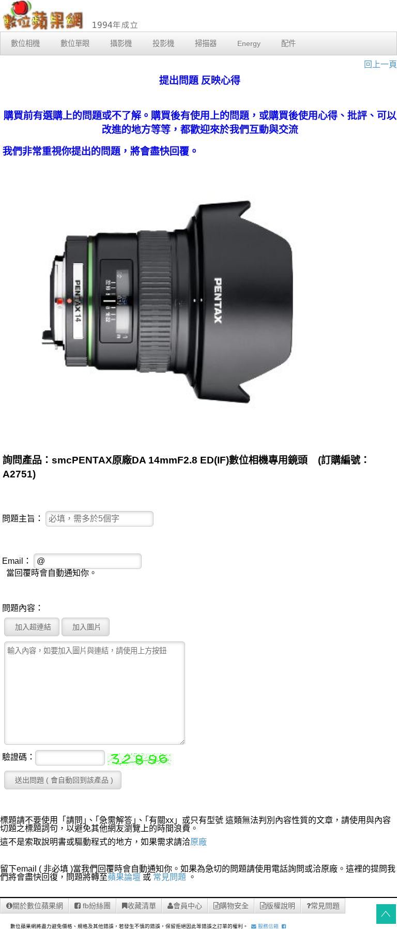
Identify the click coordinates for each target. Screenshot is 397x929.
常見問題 (169, 877)
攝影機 (121, 43)
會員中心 (187, 906)
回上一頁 (380, 64)
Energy (249, 43)
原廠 (198, 841)
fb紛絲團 (96, 906)
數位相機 (25, 43)
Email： (17, 561)
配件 (288, 43)
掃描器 (206, 43)
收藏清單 (141, 906)
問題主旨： (22, 519)
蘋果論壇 (124, 877)
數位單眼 (74, 43)
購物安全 (234, 906)
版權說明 (280, 906)
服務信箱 (267, 926)
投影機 (163, 43)
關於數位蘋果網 (37, 906)
